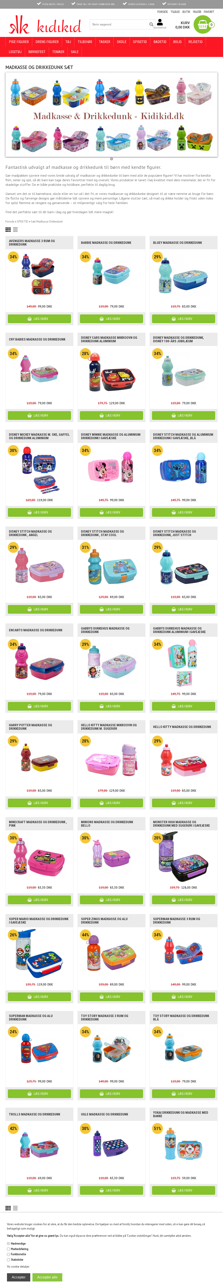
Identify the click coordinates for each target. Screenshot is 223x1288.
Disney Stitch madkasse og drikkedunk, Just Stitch (174, 533)
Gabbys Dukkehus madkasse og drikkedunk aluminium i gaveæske (179, 630)
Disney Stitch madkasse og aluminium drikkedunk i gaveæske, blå (183, 436)
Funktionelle (18, 1254)
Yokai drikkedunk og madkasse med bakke (180, 1114)
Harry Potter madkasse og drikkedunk (30, 727)
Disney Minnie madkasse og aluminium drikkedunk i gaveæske (110, 436)
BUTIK (186, 12)
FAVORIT (209, 12)
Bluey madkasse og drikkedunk (177, 243)
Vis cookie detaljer (18, 1266)
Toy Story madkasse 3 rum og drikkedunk (104, 1017)
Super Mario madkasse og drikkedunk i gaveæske (38, 920)
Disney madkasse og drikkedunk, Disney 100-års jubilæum (178, 339)
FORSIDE (162, 12)
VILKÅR (197, 12)
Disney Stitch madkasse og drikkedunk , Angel (30, 533)
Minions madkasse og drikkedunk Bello (107, 824)
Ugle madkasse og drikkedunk (104, 1114)
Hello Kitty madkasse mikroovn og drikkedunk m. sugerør (109, 727)
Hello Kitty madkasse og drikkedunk (182, 727)
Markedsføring (19, 1249)
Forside (9, 221)
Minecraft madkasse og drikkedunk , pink (38, 824)
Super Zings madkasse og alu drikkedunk (104, 920)
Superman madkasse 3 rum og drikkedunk (176, 920)
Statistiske (17, 1259)
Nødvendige (18, 1243)
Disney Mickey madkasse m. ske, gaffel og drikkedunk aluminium (39, 436)
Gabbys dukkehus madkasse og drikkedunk (105, 630)
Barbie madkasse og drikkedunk (106, 243)
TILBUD (175, 12)
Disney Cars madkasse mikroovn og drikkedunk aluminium (109, 339)
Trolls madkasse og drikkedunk (34, 1114)
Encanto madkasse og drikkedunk (35, 630)
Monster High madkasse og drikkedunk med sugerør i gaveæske (181, 824)
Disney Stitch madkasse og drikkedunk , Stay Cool (102, 533)
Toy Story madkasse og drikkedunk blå (181, 1017)
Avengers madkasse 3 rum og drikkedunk (32, 242)
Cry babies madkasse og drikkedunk (37, 339)
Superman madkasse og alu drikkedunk (31, 1017)
